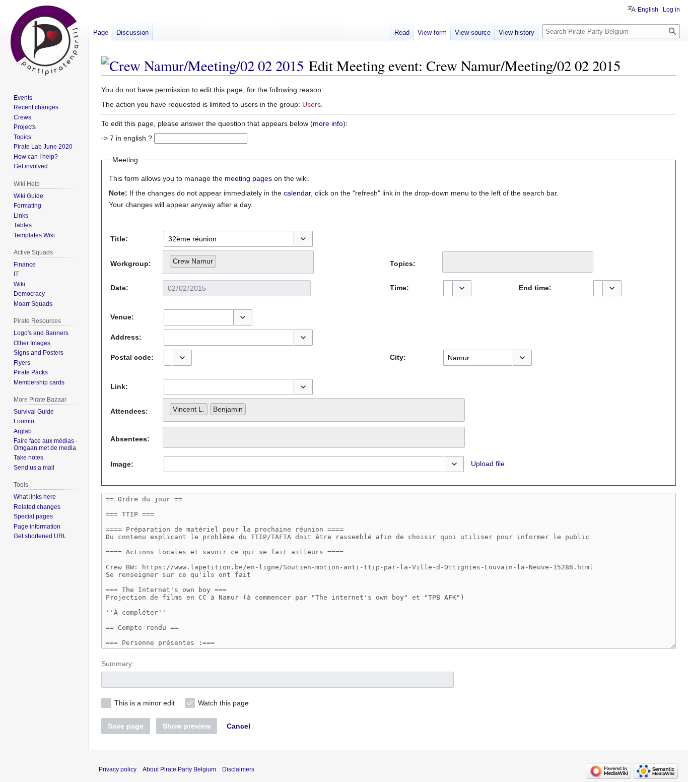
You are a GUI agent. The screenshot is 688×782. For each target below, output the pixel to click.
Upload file (488, 464)
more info (328, 123)
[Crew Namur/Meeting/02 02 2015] (202, 65)
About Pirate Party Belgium (179, 769)
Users (311, 104)
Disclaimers (238, 769)
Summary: (117, 664)
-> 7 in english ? (126, 138)
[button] (303, 239)
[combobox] (228, 239)
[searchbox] (221, 259)
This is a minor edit (144, 703)
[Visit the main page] (44, 40)
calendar (297, 193)
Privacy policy (117, 769)
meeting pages (248, 178)
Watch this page (223, 703)
